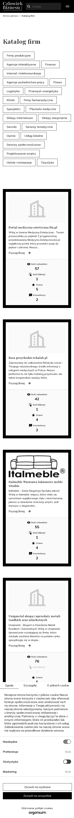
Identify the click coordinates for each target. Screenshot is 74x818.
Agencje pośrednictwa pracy (25, 82)
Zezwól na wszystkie (37, 795)
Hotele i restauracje (19, 162)
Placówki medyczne (42, 109)
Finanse (50, 64)
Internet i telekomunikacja (24, 73)
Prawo (57, 82)
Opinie (11, 135)
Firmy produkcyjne (19, 55)
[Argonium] (37, 814)
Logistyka (13, 91)
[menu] (67, 6)
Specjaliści (13, 109)
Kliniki (11, 100)
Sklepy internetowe (20, 118)
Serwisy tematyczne (39, 127)
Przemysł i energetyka (43, 91)
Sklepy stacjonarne (54, 118)
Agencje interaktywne (21, 64)
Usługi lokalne (33, 135)
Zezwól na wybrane (37, 787)
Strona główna (10, 15)
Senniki (12, 127)
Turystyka (47, 162)
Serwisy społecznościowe (24, 144)
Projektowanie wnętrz (21, 153)
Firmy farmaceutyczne (38, 100)
